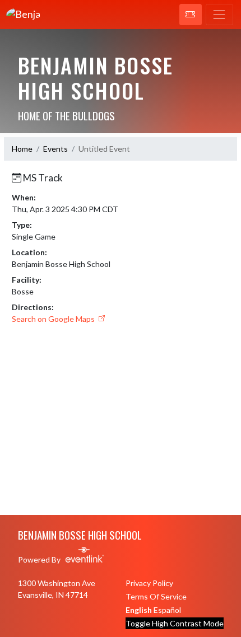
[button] (190, 14)
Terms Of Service (156, 596)
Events (55, 148)
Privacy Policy (149, 583)
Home (22, 148)
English (139, 610)
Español (167, 610)
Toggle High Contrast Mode (175, 623)
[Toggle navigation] (219, 14)
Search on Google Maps (54, 319)
